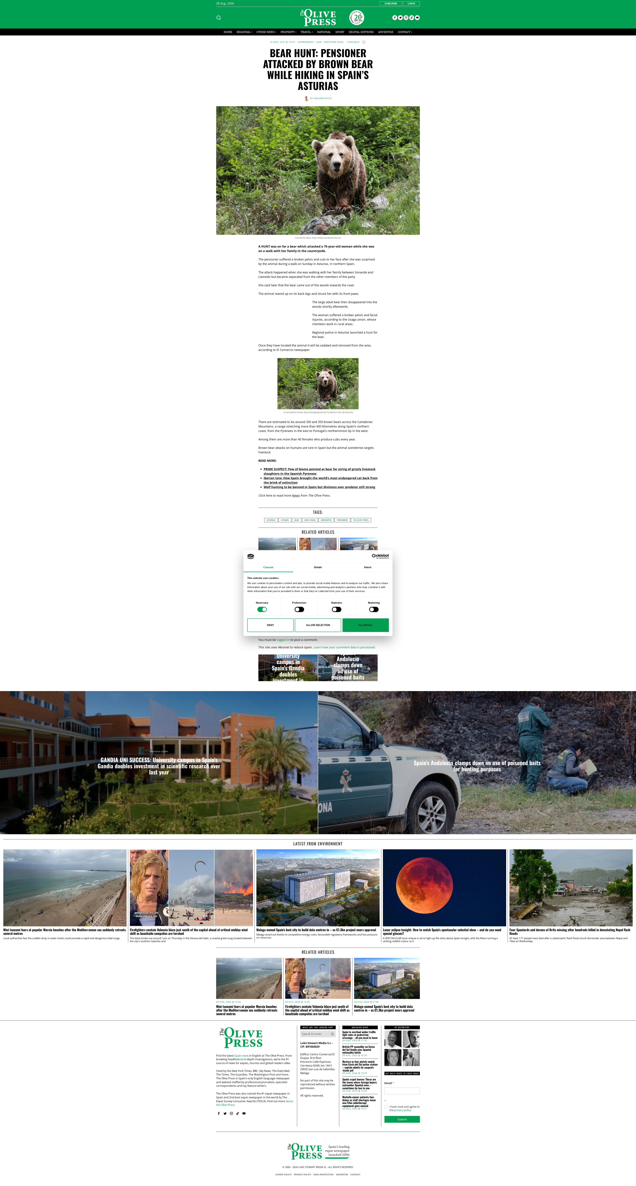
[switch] (299, 609)
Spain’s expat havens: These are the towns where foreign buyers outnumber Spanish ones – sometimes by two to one (359, 1084)
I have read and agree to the (404, 1108)
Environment (306, 42)
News (296, 495)
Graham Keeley (323, 98)
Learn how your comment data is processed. (345, 647)
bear (296, 520)
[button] (332, 1034)
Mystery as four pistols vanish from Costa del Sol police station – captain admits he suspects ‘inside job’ (360, 1066)
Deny (270, 625)
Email (389, 1083)
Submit (402, 1119)
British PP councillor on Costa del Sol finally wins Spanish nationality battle (358, 1049)
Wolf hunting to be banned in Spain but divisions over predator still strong (319, 487)
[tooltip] (394, 17)
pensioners (342, 520)
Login (411, 3)
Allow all (365, 625)
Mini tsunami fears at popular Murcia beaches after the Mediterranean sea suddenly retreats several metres (64, 931)
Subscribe (391, 3)
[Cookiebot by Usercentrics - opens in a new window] (374, 556)
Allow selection (318, 625)
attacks (285, 520)
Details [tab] (318, 567)
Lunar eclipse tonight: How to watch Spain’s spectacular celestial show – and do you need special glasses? (442, 931)
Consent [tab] (268, 567)
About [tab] (367, 567)
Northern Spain (334, 42)
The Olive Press (361, 520)
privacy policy (402, 1110)
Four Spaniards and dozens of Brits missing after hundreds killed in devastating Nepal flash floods (569, 931)
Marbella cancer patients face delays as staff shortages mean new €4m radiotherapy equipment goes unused (359, 1101)
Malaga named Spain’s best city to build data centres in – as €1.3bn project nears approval (316, 930)
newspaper (326, 520)
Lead (319, 42)
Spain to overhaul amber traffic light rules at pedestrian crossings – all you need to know (360, 1035)
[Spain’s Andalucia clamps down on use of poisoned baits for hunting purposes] (348, 667)
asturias (271, 520)
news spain (310, 520)
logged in (283, 640)
